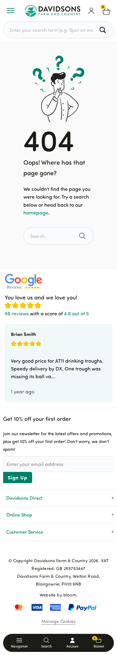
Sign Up (17, 477)
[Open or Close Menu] (10, 10)
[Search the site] (83, 236)
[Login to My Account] (91, 10)
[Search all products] (103, 29)
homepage (35, 213)
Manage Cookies (58, 621)
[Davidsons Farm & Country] (52, 10)
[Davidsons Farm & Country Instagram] (68, 550)
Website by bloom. (58, 594)
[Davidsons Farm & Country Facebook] (48, 550)
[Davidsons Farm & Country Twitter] (58, 550)
